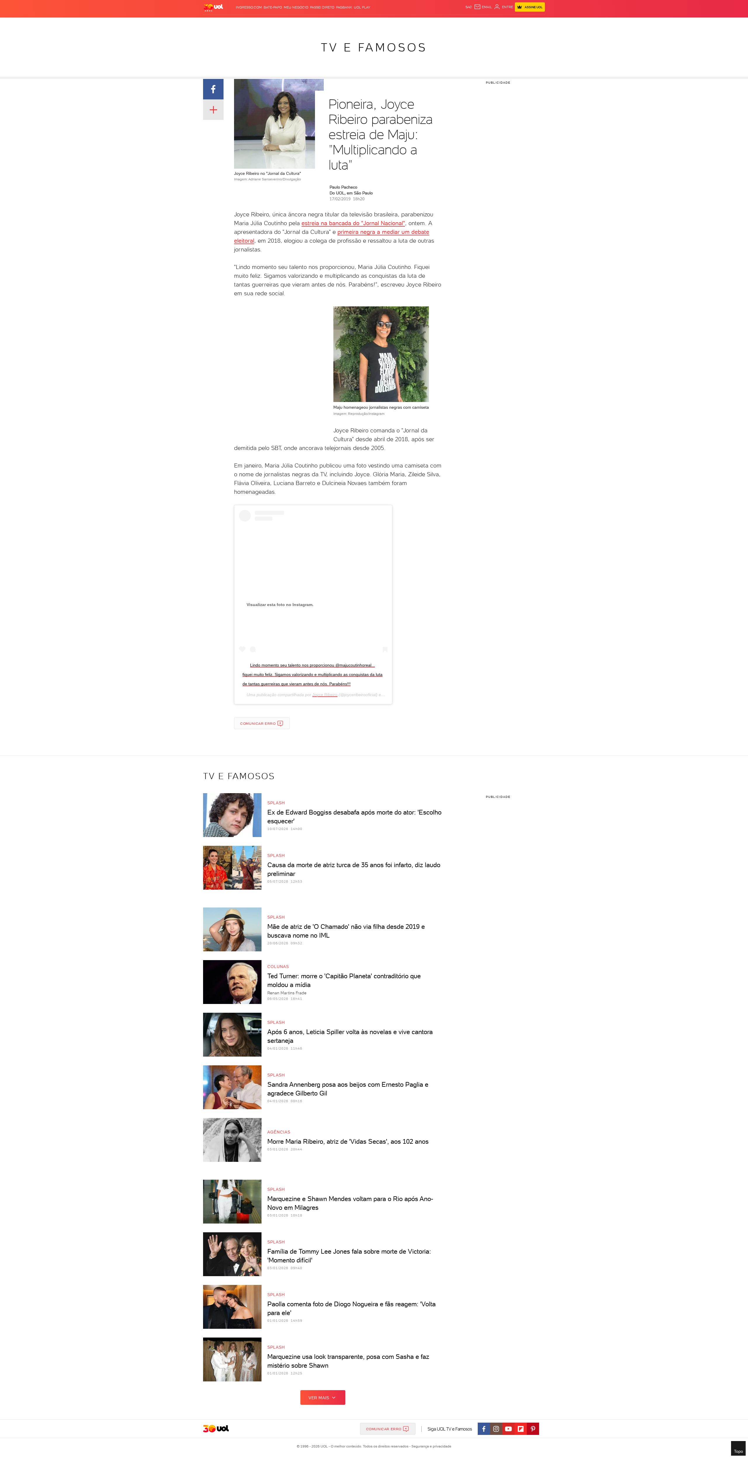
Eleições (249, 23)
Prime (497, 23)
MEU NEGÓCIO (296, 7)
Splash (378, 23)
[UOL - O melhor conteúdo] (213, 7)
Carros (306, 23)
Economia (326, 23)
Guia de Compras (534, 23)
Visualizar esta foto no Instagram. (280, 604)
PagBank (344, 7)
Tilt (430, 23)
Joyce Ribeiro (324, 694)
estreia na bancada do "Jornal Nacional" (353, 223)
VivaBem (417, 23)
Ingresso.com (249, 7)
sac (468, 7)
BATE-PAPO (273, 7)
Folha (344, 23)
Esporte (360, 23)
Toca (509, 23)
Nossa (476, 23)
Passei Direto (322, 7)
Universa (397, 23)
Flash (232, 23)
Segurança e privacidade (430, 1446)
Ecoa (440, 23)
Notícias (269, 23)
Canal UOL (457, 23)
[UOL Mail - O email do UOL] (483, 7)
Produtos (214, 23)
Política (288, 23)
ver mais (319, 1397)
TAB (487, 23)
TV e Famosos (374, 47)
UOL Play (362, 7)
